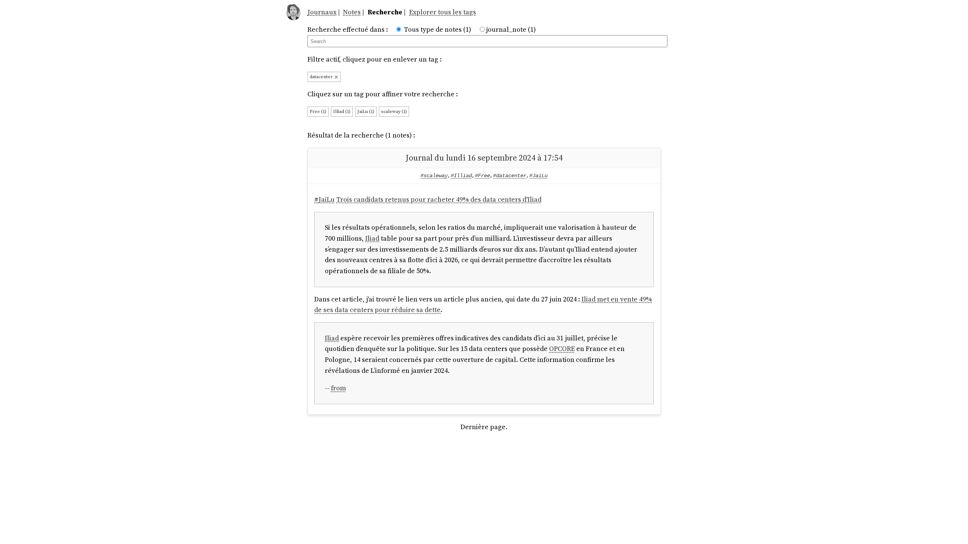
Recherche (385, 12)
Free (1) (318, 111)
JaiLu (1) (365, 111)
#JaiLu (538, 176)
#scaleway (434, 176)
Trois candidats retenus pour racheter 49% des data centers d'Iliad (438, 199)
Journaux (322, 12)
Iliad (372, 238)
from (338, 388)
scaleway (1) (394, 111)
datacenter (322, 76)
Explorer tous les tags (442, 12)
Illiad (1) (342, 111)
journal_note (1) (511, 29)
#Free (482, 176)
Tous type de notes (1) (437, 29)
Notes (352, 12)
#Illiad (461, 176)
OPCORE (562, 348)
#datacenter (509, 176)
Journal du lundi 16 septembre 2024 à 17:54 (484, 157)
